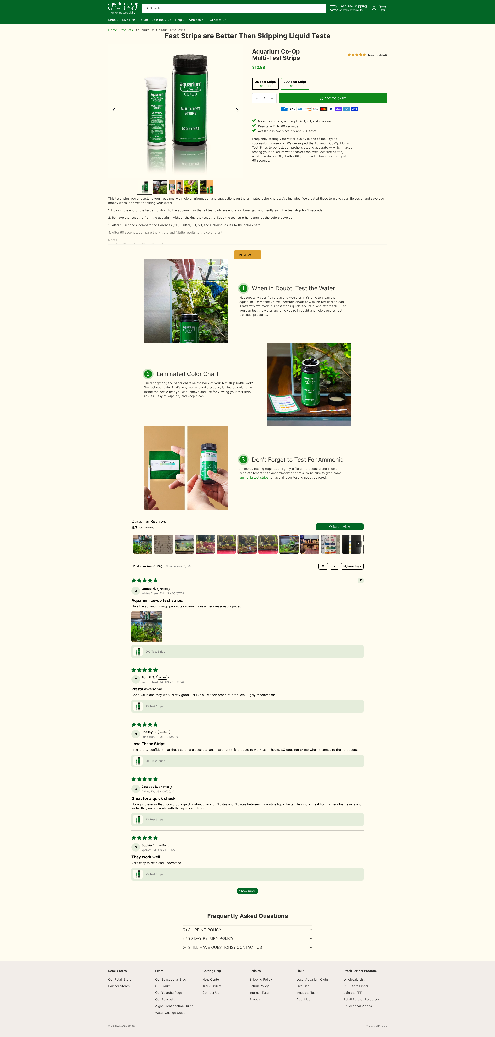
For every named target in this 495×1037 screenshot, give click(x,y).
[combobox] (229, 8)
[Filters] (334, 566)
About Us (303, 999)
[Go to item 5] (226, 544)
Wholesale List (354, 979)
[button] (146, 626)
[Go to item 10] (330, 544)
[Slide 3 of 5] (176, 187)
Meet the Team (307, 993)
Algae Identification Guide (174, 1006)
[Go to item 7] (268, 544)
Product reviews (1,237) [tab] (147, 566)
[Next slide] (238, 111)
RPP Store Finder (356, 986)
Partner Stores (119, 986)
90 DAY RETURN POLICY (211, 938)
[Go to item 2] (163, 544)
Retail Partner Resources (362, 999)
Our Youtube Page (168, 993)
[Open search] (323, 566)
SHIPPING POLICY (204, 929)
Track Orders (211, 986)
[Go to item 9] (309, 544)
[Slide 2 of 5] (160, 187)
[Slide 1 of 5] (145, 187)
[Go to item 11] (351, 544)
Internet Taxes (259, 993)
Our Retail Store (119, 979)
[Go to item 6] (247, 544)
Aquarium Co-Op (126, 1025)
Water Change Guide (170, 1013)
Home (112, 30)
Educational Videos (358, 1006)
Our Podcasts (165, 999)
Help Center (211, 979)
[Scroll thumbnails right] (359, 544)
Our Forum (163, 986)
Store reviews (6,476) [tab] (178, 566)
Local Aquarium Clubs (312, 979)
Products (126, 30)
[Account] (374, 8)
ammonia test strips (253, 477)
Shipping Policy (260, 979)
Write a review (339, 527)
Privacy (254, 999)
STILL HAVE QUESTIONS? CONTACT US (225, 947)
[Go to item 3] (184, 544)
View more (247, 255)
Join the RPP (353, 993)
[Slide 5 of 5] (206, 187)
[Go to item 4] (205, 544)
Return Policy (259, 986)
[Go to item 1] (142, 544)
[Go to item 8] (289, 544)
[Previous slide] (112, 111)
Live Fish (302, 986)
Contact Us (210, 993)
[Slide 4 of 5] (191, 187)
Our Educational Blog (170, 979)
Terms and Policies (376, 1026)
